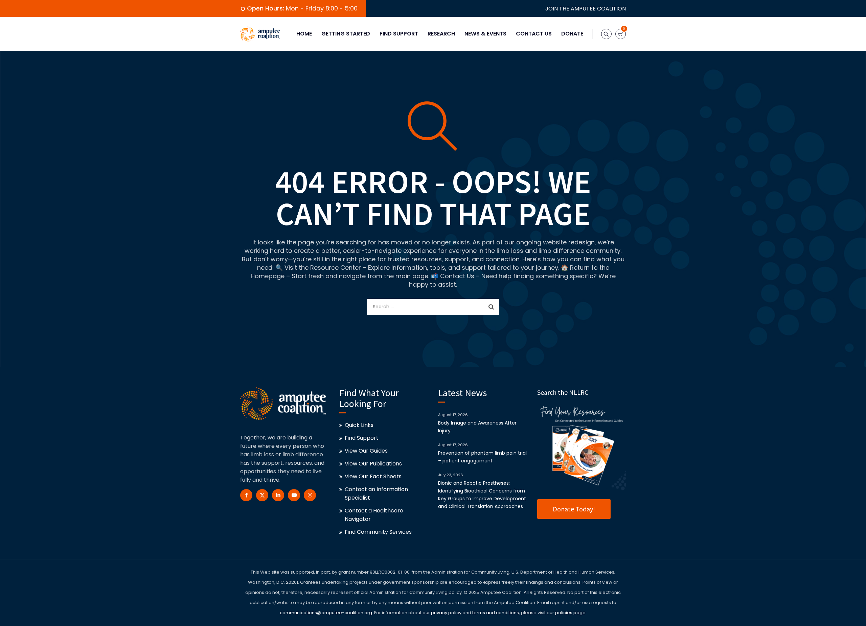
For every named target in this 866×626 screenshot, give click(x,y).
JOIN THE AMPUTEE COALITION (585, 9)
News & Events (485, 34)
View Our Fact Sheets (373, 476)
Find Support (399, 34)
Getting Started (345, 34)
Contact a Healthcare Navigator (374, 515)
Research (441, 34)
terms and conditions (495, 612)
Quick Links (359, 425)
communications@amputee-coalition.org (326, 612)
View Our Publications (373, 463)
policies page (570, 612)
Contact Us (534, 34)
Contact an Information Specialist (376, 493)
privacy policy (446, 612)
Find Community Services (378, 532)
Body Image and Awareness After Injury (477, 426)
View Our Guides (366, 451)
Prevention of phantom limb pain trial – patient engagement (482, 457)
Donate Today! (574, 509)
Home (304, 34)
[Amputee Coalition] (260, 34)
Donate (572, 34)
